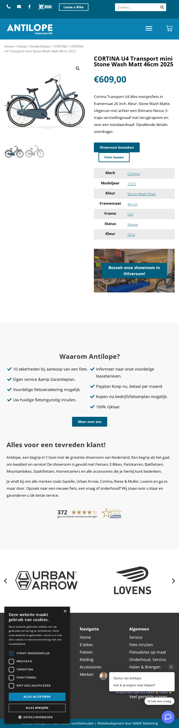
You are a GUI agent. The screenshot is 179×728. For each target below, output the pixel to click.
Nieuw (132, 224)
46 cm (132, 204)
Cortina (133, 173)
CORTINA (60, 46)
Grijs (131, 234)
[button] (148, 29)
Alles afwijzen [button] (37, 708)
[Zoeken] (162, 7)
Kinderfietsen (40, 46)
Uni (130, 214)
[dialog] (37, 665)
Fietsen (22, 46)
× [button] (65, 611)
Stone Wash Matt (141, 193)
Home (9, 46)
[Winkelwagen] (169, 28)
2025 (131, 183)
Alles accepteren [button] (37, 697)
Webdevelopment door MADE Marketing (127, 723)
